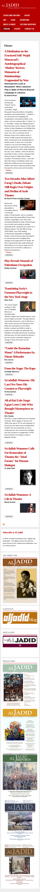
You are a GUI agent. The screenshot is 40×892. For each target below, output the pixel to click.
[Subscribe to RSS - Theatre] (4, 524)
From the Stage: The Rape (19, 368)
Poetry (17, 28)
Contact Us (29, 28)
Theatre (6, 28)
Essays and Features (11, 15)
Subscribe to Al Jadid (13, 532)
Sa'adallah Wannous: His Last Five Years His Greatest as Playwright (19, 384)
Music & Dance (9, 24)
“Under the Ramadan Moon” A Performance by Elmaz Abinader (19, 352)
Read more (9, 173)
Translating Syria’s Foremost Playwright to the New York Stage (18, 292)
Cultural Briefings (28, 24)
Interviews (24, 20)
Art (4, 20)
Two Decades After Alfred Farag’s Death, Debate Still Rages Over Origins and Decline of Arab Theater (19, 187)
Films (13, 20)
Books (27, 15)
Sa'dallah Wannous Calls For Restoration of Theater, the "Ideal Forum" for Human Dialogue (19, 457)
